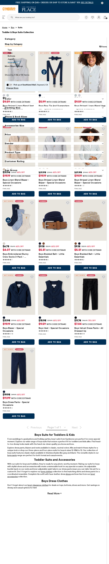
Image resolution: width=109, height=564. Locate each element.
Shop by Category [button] (13, 44)
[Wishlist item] (93, 19)
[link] (86, 17)
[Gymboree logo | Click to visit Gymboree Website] (9, 9)
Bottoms (11, 56)
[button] (92, 17)
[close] (102, 3)
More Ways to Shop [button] (14, 66)
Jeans (10, 59)
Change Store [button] (12, 88)
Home (4, 27)
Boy (12, 27)
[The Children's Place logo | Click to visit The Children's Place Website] (29, 9)
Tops (10, 49)
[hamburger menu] (3, 17)
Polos (10, 53)
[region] (54, 2)
